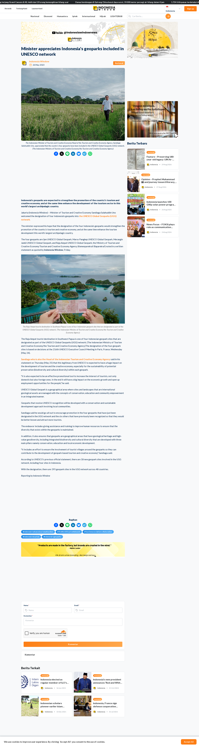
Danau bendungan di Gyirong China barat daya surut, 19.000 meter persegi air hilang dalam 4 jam (99, 2)
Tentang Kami (21, 8)
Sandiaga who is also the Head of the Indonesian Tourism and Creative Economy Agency (65, 359)
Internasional (88, 16)
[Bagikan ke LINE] (67, 154)
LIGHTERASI (116, 16)
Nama (26, 605)
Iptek (75, 16)
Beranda (8, 8)
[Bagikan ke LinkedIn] (73, 154)
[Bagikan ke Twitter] (62, 154)
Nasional (35, 16)
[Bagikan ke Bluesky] (79, 154)
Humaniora (62, 16)
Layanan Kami (37, 8)
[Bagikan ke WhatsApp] (90, 154)
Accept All (189, 741)
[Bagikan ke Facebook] (56, 154)
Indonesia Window (39, 61)
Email (76, 605)
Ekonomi (48, 16)
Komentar (28, 616)
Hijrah (103, 16)
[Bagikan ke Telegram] (84, 154)
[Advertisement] (73, 177)
